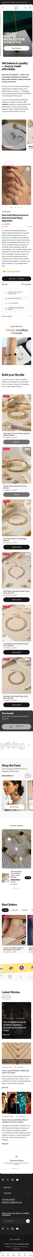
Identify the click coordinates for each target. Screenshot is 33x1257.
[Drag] (16, 351)
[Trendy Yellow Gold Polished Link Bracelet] (16, 465)
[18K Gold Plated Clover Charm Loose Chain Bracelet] (9, 839)
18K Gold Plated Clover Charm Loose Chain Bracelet (16, 874)
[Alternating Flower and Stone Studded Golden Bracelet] (16, 412)
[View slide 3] (19, 888)
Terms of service (24, 1246)
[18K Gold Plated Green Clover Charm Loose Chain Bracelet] (21, 859)
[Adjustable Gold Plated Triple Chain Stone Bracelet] (16, 675)
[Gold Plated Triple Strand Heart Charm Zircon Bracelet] (16, 570)
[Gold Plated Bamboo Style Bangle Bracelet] (16, 517)
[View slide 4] (20, 1168)
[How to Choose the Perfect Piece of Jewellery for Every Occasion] (16, 1103)
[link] (28, 776)
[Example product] (16, 849)
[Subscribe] (28, 1221)
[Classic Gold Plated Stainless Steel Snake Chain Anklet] (14, 930)
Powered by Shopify (23, 1244)
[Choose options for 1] (6, 802)
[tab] (5, 910)
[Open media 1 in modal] (28, 169)
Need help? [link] (27, 284)
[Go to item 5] (20, 207)
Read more (6, 1034)
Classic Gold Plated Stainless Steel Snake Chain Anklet (13, 949)
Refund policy (8, 1246)
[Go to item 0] (11, 207)
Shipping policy (16, 1249)
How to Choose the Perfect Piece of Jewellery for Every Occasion (15, 1121)
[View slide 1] (14, 888)
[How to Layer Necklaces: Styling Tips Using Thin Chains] (16, 1054)
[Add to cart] (23, 942)
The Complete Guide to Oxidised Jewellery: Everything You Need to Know (14, 1026)
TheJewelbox (6, 211)
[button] (15, 880)
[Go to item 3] (15, 207)
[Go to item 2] (13, 207)
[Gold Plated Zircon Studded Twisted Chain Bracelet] (16, 623)
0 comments (21, 1018)
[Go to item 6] (22, 207)
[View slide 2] (16, 888)
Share (6, 284)
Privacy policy (16, 1246)
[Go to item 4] (17, 207)
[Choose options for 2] (10, 802)
